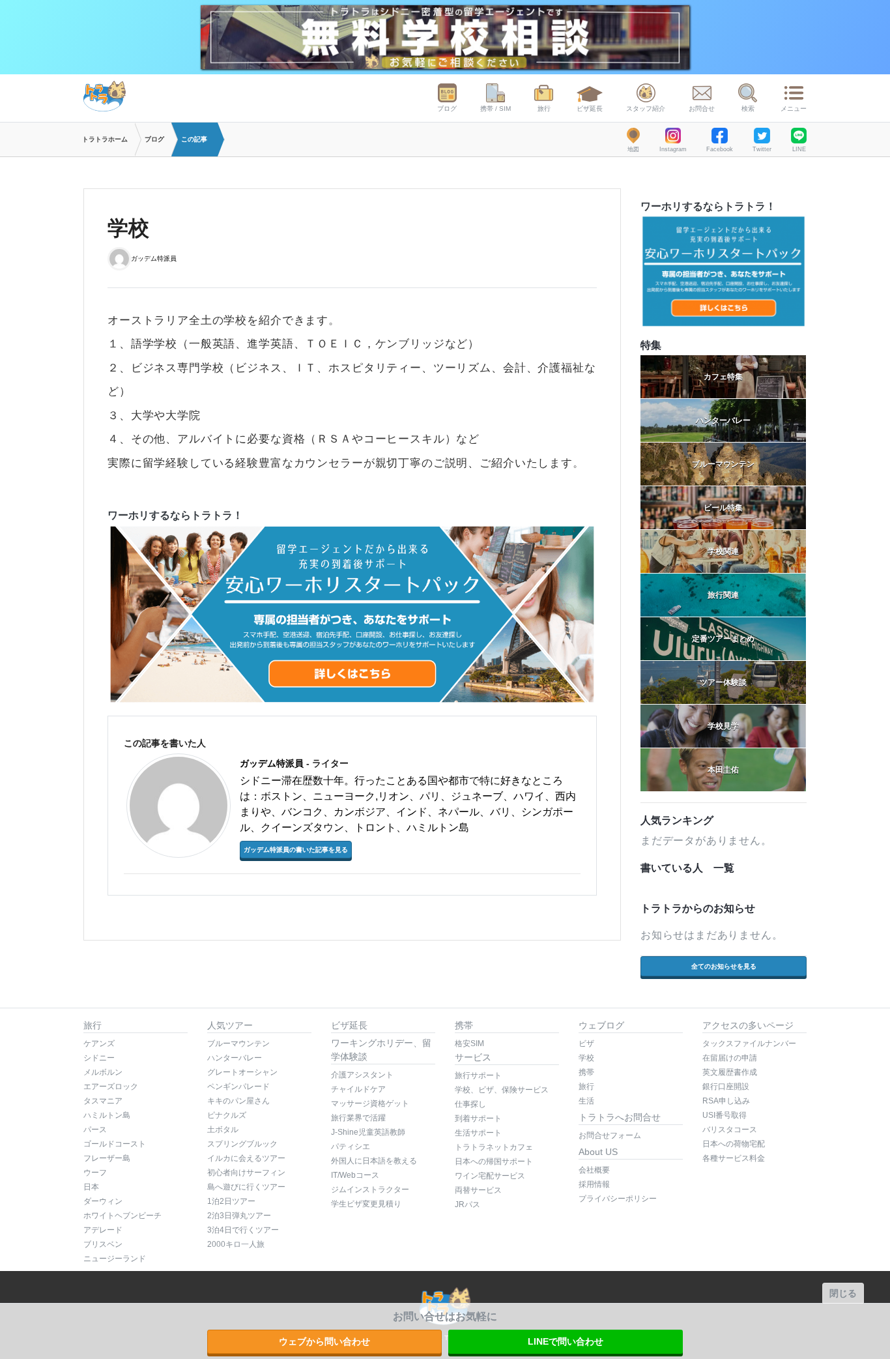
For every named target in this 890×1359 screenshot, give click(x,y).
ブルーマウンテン (238, 1043)
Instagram (673, 149)
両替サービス (478, 1190)
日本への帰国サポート (494, 1161)
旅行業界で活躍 (358, 1117)
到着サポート (478, 1118)
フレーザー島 (106, 1158)
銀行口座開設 (725, 1086)
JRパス (467, 1204)
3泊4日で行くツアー (243, 1230)
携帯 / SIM (495, 108)
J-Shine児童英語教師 (368, 1132)
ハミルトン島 (106, 1115)
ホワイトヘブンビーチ (122, 1215)
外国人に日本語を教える (374, 1160)
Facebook (719, 149)
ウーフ (95, 1172)
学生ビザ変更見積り (366, 1203)
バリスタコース (729, 1129)
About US (598, 1152)
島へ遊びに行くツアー (246, 1186)
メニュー (794, 108)
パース (95, 1129)
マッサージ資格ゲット (370, 1103)
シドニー (99, 1057)
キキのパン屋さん (238, 1100)
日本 (91, 1186)
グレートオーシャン (242, 1072)
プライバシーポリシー (618, 1198)
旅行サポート (478, 1075)
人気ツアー (230, 1025)
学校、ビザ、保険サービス (502, 1089)
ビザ (586, 1043)
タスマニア (102, 1100)
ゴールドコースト (114, 1143)
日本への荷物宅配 (733, 1143)
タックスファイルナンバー (749, 1043)
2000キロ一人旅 (236, 1244)
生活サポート (478, 1132)
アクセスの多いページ (748, 1025)
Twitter (762, 149)
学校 (586, 1057)
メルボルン (102, 1072)
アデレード (102, 1230)
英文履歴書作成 (729, 1072)
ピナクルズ (226, 1115)
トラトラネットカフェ (494, 1147)
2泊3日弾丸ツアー (239, 1215)
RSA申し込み (726, 1100)
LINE (799, 149)
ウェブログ (601, 1025)
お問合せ (702, 108)
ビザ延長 (590, 108)
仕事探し (470, 1104)
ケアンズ (99, 1043)
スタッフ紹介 (645, 108)
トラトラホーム (105, 139)
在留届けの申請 (729, 1057)
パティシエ (350, 1146)
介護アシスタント (362, 1074)
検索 (747, 108)
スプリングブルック (242, 1143)
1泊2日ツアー (231, 1201)
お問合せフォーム (610, 1135)
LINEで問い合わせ (565, 1341)
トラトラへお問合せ (620, 1117)
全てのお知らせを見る (723, 966)
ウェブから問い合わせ (324, 1341)
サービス (473, 1057)
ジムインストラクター (370, 1189)
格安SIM (469, 1043)
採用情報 (594, 1184)
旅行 (544, 108)
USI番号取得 (724, 1115)
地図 (633, 149)
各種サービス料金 (733, 1158)
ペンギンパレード (238, 1086)
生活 (586, 1100)
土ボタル (222, 1129)
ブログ (447, 108)
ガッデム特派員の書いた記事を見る (296, 849)
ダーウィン (102, 1201)
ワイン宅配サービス (490, 1175)
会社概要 (594, 1170)
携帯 (464, 1025)
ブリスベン (102, 1244)
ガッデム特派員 (154, 257)
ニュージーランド (114, 1258)
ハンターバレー (234, 1057)
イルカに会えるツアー (246, 1158)
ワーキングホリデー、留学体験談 (381, 1050)
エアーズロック (110, 1086)
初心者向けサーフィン (246, 1172)
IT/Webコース (355, 1175)
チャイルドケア (358, 1089)
